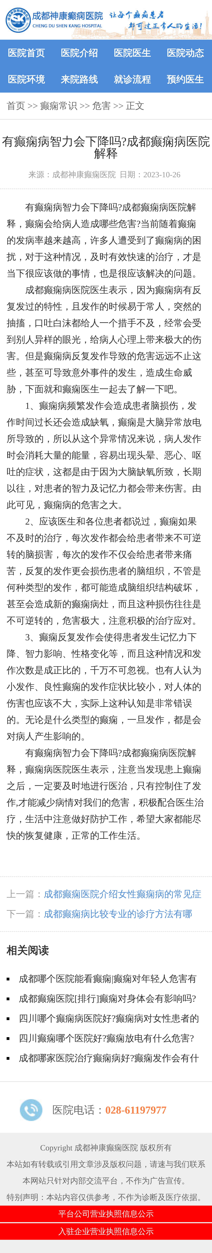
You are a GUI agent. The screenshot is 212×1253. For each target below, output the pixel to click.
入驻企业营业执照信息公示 (106, 1231)
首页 (16, 106)
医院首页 (26, 53)
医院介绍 (79, 53)
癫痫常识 (58, 106)
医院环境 (26, 79)
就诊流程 (132, 79)
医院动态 (185, 53)
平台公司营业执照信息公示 (106, 1213)
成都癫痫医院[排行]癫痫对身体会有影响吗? (107, 998)
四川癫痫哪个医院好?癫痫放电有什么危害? (106, 1038)
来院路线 (79, 79)
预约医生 (185, 79)
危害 (101, 106)
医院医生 (132, 53)
